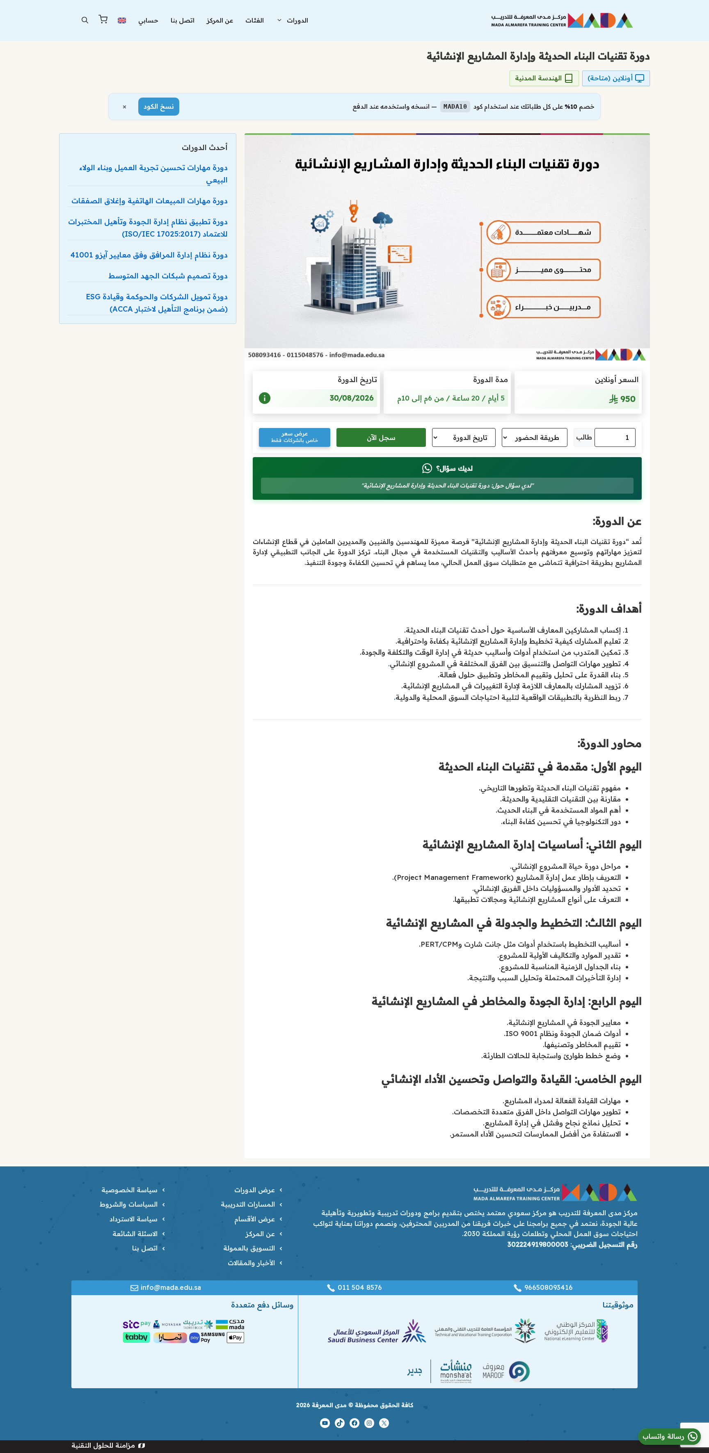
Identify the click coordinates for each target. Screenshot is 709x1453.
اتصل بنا (182, 20)
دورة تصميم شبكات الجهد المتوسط (168, 275)
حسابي (148, 20)
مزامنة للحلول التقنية (103, 1445)
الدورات (297, 20)
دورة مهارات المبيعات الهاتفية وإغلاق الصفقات (149, 200)
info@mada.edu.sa (171, 1287)
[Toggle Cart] (103, 21)
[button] (84, 20)
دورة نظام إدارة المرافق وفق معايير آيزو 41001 (149, 255)
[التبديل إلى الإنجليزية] (122, 20)
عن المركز (220, 20)
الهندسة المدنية (538, 78)
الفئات (254, 20)
